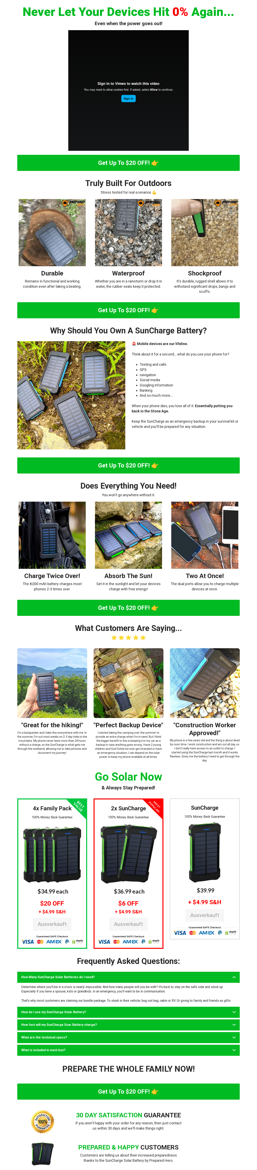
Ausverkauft (52, 924)
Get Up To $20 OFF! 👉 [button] (128, 162)
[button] (52, 853)
